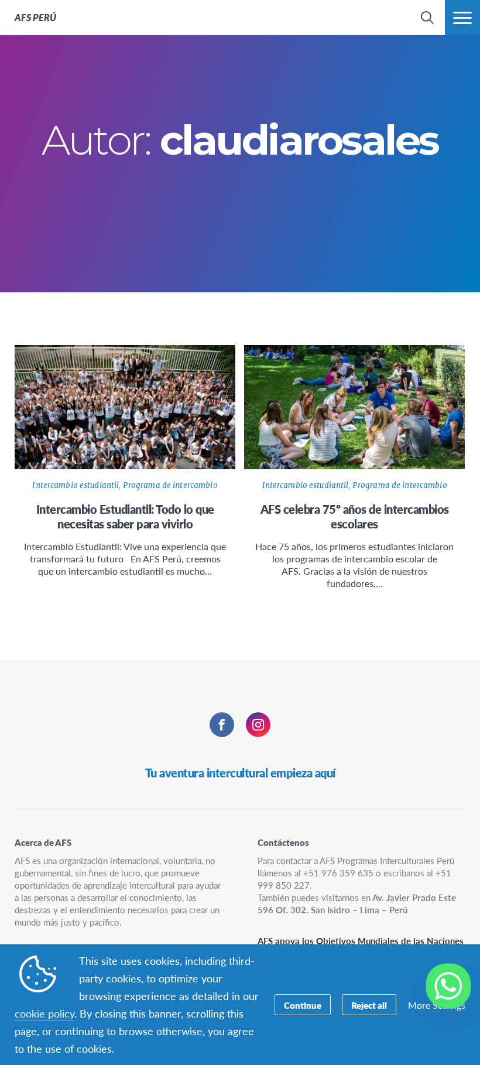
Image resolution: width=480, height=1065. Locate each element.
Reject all (369, 1005)
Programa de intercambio (170, 485)
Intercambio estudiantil (75, 485)
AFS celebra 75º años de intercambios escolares (354, 516)
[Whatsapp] (448, 985)
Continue (302, 1005)
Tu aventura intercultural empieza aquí (240, 772)
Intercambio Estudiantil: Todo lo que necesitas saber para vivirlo (125, 516)
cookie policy (44, 1013)
